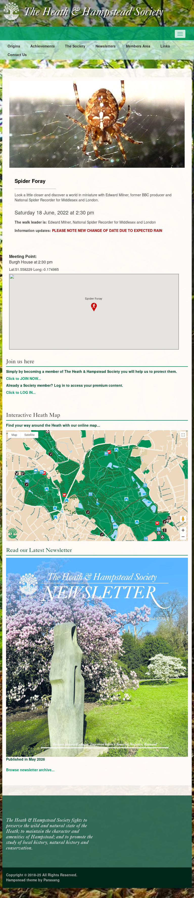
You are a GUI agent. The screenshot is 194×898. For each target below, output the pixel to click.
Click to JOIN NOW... (23, 378)
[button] (94, 307)
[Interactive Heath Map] (97, 485)
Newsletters (105, 45)
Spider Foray (30, 180)
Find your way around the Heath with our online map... (53, 425)
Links (165, 45)
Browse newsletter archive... (30, 769)
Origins (14, 45)
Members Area (138, 45)
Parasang (51, 879)
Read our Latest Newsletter (39, 550)
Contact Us (17, 54)
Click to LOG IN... (21, 392)
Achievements (42, 45)
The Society (75, 45)
